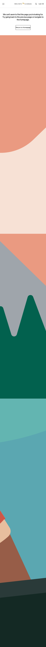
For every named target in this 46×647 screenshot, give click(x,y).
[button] (3, 3)
